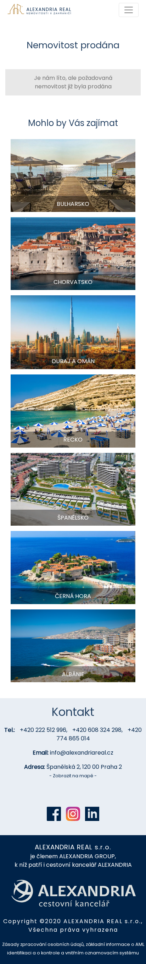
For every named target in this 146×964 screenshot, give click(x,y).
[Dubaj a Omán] (73, 332)
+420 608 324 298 (97, 730)
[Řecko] (73, 410)
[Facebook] (54, 814)
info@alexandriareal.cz (81, 753)
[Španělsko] (73, 489)
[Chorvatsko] (73, 253)
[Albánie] (73, 645)
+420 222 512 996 (43, 730)
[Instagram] (73, 814)
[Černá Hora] (73, 567)
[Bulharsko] (73, 175)
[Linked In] (92, 814)
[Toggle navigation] (129, 10)
